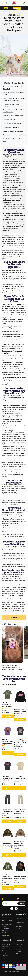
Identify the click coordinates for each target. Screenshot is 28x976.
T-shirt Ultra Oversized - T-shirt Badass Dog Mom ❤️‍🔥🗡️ (7, 742)
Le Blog (18, 928)
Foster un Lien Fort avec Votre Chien (14, 135)
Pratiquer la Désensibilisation (13, 123)
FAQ (17, 953)
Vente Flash (5, 933)
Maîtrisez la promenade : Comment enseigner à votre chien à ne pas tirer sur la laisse (12, 667)
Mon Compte (19, 926)
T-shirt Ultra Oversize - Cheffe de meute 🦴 (19, 778)
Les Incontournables (7, 924)
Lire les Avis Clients (21, 931)
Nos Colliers (5, 930)
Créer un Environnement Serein (13, 115)
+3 (10, 712)
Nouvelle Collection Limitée (7, 921)
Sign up (23, 904)
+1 (23, 850)
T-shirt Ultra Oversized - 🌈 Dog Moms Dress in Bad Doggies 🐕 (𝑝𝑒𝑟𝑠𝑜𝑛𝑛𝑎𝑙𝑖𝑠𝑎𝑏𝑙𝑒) (20, 742)
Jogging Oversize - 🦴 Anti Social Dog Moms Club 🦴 (20, 811)
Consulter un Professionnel (11, 127)
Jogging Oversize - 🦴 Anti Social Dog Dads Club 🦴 (7, 811)
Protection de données (5, 947)
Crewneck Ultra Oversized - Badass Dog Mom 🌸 (20, 711)
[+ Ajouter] (20, 751)
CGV (3, 950)
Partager (15, 617)
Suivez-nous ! (19, 944)
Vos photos (18, 951)
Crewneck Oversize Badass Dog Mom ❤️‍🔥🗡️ (20, 878)
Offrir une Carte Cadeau (20, 923)
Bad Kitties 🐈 (5, 935)
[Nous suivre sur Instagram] (11, 908)
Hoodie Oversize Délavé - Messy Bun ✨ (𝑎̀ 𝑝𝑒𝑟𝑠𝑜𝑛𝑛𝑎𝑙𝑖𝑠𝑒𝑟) (7, 845)
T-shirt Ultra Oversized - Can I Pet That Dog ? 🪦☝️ (7, 705)
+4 (10, 817)
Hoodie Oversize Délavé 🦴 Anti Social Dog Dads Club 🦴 (19, 844)
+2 (10, 749)
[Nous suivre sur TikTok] (16, 908)
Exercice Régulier (9, 119)
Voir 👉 (22, 8)
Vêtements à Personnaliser (5, 927)
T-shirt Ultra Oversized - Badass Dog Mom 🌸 (7, 778)
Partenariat (5, 955)
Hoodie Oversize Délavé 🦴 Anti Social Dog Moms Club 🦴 (7, 877)
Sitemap (4, 953)
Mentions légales (6, 944)
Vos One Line (19, 949)
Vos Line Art (19, 946)
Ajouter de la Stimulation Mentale (13, 131)
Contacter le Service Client (19, 919)
